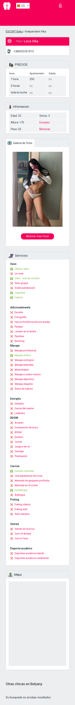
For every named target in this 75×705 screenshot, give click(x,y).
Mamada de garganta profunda (32, 480)
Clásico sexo (22, 268)
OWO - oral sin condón (27, 278)
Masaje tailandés (24, 364)
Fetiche (19, 297)
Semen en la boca (24, 528)
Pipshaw (19, 336)
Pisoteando (21, 456)
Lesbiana (20, 413)
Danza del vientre (24, 408)
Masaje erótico (23, 355)
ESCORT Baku (14, 31)
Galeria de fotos (22, 143)
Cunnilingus (21, 490)
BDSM (18, 432)
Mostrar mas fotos (37, 236)
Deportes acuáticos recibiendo (32, 558)
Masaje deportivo (24, 379)
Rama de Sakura (24, 388)
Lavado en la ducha (25, 331)
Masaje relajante (24, 383)
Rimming (19, 341)
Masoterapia (22, 369)
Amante (19, 422)
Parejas (19, 326)
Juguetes (20, 292)
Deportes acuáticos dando (29, 553)
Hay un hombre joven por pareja (32, 321)
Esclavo (19, 437)
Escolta (19, 312)
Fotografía (20, 317)
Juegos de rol (22, 446)
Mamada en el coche (26, 485)
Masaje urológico (24, 360)
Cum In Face (21, 538)
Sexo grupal (21, 283)
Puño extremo (22, 514)
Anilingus (20, 494)
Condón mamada (24, 471)
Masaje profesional (25, 350)
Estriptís (19, 403)
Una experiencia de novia (28, 475)
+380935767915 (23, 51)
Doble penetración (25, 287)
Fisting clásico (23, 504)
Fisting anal (21, 509)
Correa (18, 441)
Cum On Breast (23, 533)
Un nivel (19, 273)
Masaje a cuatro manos (28, 374)
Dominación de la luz (26, 427)
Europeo (44, 122)
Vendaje (19, 451)
